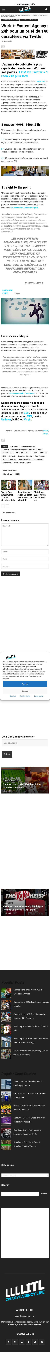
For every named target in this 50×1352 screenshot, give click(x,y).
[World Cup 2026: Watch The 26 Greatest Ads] (8, 485)
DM (17, 453)
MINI (29, 416)
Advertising (13, 446)
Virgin (27, 419)
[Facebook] (8, 1342)
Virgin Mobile (38, 459)
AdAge (45, 433)
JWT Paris (43, 453)
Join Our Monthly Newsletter (18, 736)
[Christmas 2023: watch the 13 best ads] (41, 485)
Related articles (10, 470)
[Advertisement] (21, 625)
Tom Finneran (40, 456)
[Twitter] (35, 1342)
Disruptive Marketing (10, 20)
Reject (25, 691)
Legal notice (38, 696)
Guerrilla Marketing (7, 15)
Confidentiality (25, 696)
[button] (46, 9)
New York (12, 456)
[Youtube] (41, 1342)
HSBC (35, 453)
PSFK (45, 430)
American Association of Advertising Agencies (19, 450)
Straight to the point (25, 456)
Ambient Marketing (11, 781)
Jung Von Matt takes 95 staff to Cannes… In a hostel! (25, 496)
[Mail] (28, 1342)
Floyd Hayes (25, 453)
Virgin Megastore (25, 459)
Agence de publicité (28, 446)
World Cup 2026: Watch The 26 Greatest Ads (8, 496)
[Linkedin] (21, 1342)
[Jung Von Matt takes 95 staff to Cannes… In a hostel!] (25, 485)
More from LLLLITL (11, 474)
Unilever (6, 419)
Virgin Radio (7, 462)
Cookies (13, 696)
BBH (26, 412)
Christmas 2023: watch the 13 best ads (40, 496)
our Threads (35, 1324)
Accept (25, 683)
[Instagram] (15, 1342)
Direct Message (8, 453)
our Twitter (22, 1324)
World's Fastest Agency (22, 462)
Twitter (5, 459)
